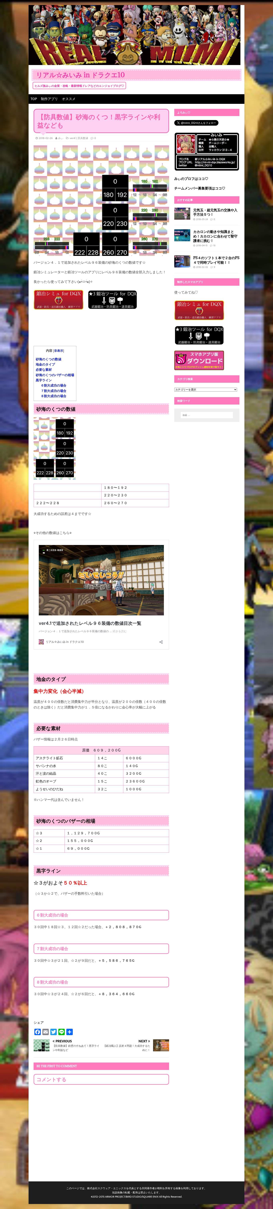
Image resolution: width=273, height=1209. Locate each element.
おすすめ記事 (185, 200)
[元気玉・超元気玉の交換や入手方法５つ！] (182, 216)
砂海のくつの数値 (48, 359)
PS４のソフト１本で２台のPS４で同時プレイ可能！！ (216, 260)
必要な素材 (44, 369)
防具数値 (83, 138)
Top (263, 1199)
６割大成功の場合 (53, 385)
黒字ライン (44, 380)
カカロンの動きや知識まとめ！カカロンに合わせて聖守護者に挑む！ (215, 236)
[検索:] (206, 415)
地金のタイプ (45, 364)
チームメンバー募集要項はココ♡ (199, 188)
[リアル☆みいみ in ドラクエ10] (134, 62)
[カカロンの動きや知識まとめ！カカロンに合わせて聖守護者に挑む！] (182, 238)
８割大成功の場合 (53, 396)
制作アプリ (49, 99)
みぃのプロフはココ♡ (191, 178)
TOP (34, 99)
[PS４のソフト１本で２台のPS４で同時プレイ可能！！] (182, 264)
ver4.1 (73, 138)
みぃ (60, 138)
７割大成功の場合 (53, 391)
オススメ (69, 99)
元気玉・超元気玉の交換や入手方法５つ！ (215, 212)
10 (214, 245)
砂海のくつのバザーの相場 (55, 375)
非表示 (58, 350)
